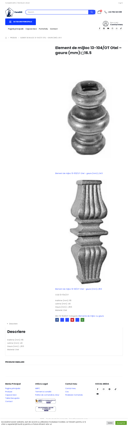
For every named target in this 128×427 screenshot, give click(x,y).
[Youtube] (108, 28)
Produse (8, 391)
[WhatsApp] (116, 28)
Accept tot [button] (121, 423)
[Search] (91, 12)
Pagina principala (12, 388)
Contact (54, 29)
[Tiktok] (121, 28)
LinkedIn (67, 320)
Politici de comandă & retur (47, 395)
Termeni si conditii (43, 391)
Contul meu (70, 388)
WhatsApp (82, 320)
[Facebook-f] (97, 389)
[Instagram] (112, 28)
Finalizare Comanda (74, 395)
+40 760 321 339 (115, 12)
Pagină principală (15, 29)
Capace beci (31, 29)
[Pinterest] (104, 28)
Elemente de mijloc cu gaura (91, 316)
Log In (120, 3)
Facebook (57, 320)
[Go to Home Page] (6, 37)
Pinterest (72, 320)
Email (77, 320)
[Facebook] (99, 28)
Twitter (62, 320)
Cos (67, 391)
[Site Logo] (15, 12)
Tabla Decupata (12, 398)
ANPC (37, 388)
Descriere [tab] (13, 323)
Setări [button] (110, 423)
